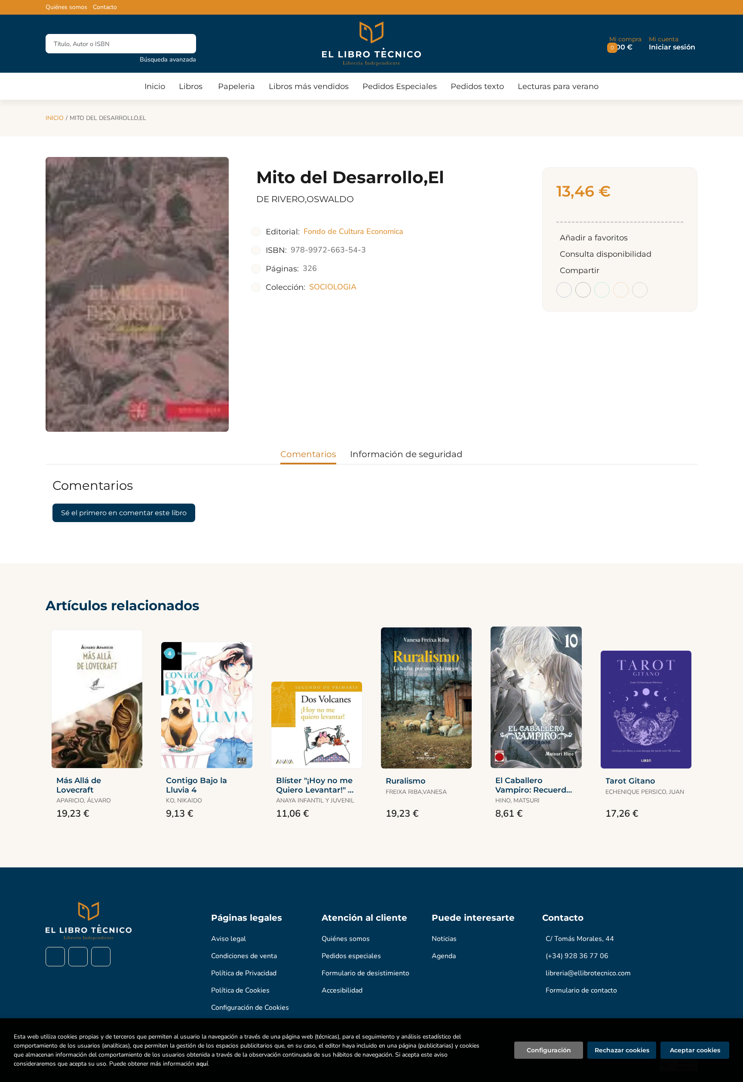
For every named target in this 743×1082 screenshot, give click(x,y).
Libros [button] (191, 86)
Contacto (105, 7)
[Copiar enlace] (640, 290)
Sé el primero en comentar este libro (124, 513)
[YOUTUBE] (101, 956)
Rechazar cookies (622, 1050)
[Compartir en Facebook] (564, 290)
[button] (625, 43)
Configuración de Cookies (250, 1007)
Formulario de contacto (581, 990)
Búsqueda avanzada (168, 59)
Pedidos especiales (351, 956)
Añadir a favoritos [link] (594, 238)
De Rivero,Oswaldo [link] (305, 199)
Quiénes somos (66, 7)
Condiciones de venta (244, 956)
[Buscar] (182, 43)
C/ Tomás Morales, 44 (580, 939)
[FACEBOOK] (55, 956)
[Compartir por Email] (621, 290)
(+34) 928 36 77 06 (577, 956)
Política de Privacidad (243, 973)
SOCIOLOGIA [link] (332, 287)
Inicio (55, 118)
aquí (202, 1064)
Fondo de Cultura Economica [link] (353, 231)
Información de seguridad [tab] (406, 454)
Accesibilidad (342, 990)
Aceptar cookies (695, 1050)
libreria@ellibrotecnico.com (588, 973)
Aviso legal (228, 939)
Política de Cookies (240, 990)
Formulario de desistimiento (365, 973)
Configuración (549, 1050)
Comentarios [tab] (308, 454)
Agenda (444, 956)
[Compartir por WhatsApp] (602, 290)
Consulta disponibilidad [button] (605, 254)
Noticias (444, 939)
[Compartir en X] (583, 290)
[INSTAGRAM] (78, 956)
